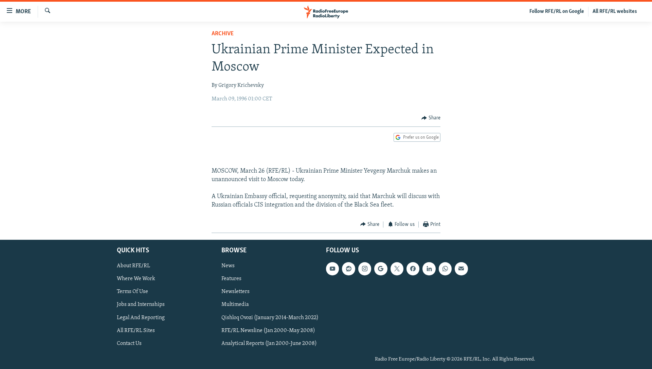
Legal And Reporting (141, 318)
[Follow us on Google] (380, 268)
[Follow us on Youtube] (332, 268)
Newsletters (235, 292)
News (228, 266)
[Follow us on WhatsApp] (445, 268)
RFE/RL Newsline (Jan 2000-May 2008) (268, 330)
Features (231, 279)
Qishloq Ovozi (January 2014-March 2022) (270, 318)
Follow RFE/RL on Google (556, 11)
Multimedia (235, 305)
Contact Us (129, 343)
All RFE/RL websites (615, 11)
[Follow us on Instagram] (364, 268)
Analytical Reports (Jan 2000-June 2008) (269, 343)
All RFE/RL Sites (136, 330)
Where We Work (136, 279)
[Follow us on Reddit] (348, 268)
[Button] (430, 118)
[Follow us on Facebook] (412, 268)
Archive (223, 34)
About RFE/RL (133, 266)
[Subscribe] (461, 268)
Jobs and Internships (141, 305)
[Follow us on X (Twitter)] (397, 268)
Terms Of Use (132, 292)
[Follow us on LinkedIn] (428, 268)
